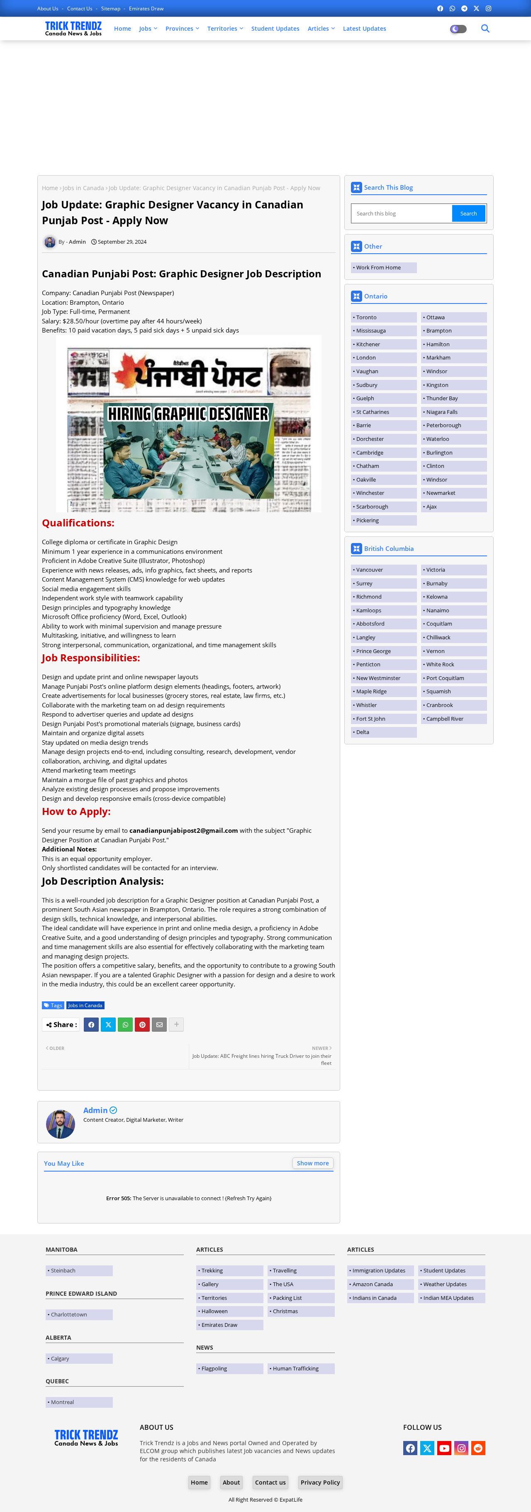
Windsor (436, 371)
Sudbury (367, 385)
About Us (48, 8)
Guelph (365, 398)
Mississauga (371, 330)
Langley (365, 637)
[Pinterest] (142, 1025)
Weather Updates (445, 1284)
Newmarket (440, 493)
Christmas (285, 1311)
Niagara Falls (442, 412)
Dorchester (370, 439)
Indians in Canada (375, 1298)
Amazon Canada (373, 1284)
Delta (362, 732)
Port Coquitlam (445, 678)
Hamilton (438, 344)
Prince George (373, 651)
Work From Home (378, 267)
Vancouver (369, 569)
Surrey (364, 583)
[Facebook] (91, 1025)
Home (122, 28)
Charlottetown (69, 1314)
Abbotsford (370, 623)
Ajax (431, 506)
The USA (283, 1284)
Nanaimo (437, 610)
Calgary (60, 1358)
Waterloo (437, 439)
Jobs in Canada (83, 188)
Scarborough (372, 506)
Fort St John (370, 718)
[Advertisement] (265, 107)
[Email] (159, 1025)
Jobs (145, 28)
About (231, 1482)
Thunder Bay (442, 398)
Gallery (210, 1284)
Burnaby (437, 583)
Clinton (435, 466)
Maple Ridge (371, 691)
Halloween (215, 1311)
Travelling (285, 1270)
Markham (438, 357)
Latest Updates (364, 28)
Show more (313, 1163)
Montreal (62, 1402)
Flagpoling (214, 1368)
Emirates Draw (146, 8)
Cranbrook (439, 705)
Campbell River (444, 718)
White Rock (440, 664)
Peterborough (443, 425)
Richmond (369, 596)
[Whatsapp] (125, 1025)
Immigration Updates (379, 1270)
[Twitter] (108, 1025)
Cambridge (369, 452)
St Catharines (372, 412)
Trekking (212, 1270)
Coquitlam (439, 623)
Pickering (367, 520)
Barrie (363, 425)
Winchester (370, 493)
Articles (318, 28)
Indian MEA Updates (449, 1298)
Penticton (368, 664)
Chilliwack (438, 637)
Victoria (435, 569)
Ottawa (435, 317)
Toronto (366, 317)
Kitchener (368, 344)
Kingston (437, 385)
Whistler (366, 705)
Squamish (438, 691)
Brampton (439, 330)
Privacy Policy (320, 1482)
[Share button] (176, 1025)
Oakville (366, 479)
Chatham (367, 466)
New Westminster (378, 678)
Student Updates (275, 28)
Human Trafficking (296, 1368)
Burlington (439, 452)
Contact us (80, 8)
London (366, 357)
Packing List (287, 1298)
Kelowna (437, 596)
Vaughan (367, 371)
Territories (222, 28)
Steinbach (63, 1270)
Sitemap (111, 8)
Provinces (179, 28)
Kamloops (368, 610)
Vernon (435, 651)
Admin (95, 1110)
